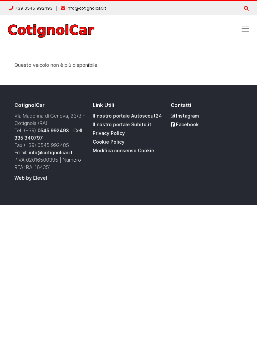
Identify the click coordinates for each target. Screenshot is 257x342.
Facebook (187, 124)
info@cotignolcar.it (85, 8)
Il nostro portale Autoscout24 (127, 116)
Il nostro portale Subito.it (122, 124)
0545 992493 (53, 130)
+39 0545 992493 (33, 8)
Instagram (187, 116)
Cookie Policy (108, 142)
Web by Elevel (30, 178)
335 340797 (28, 138)
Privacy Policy (109, 133)
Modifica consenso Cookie (123, 150)
